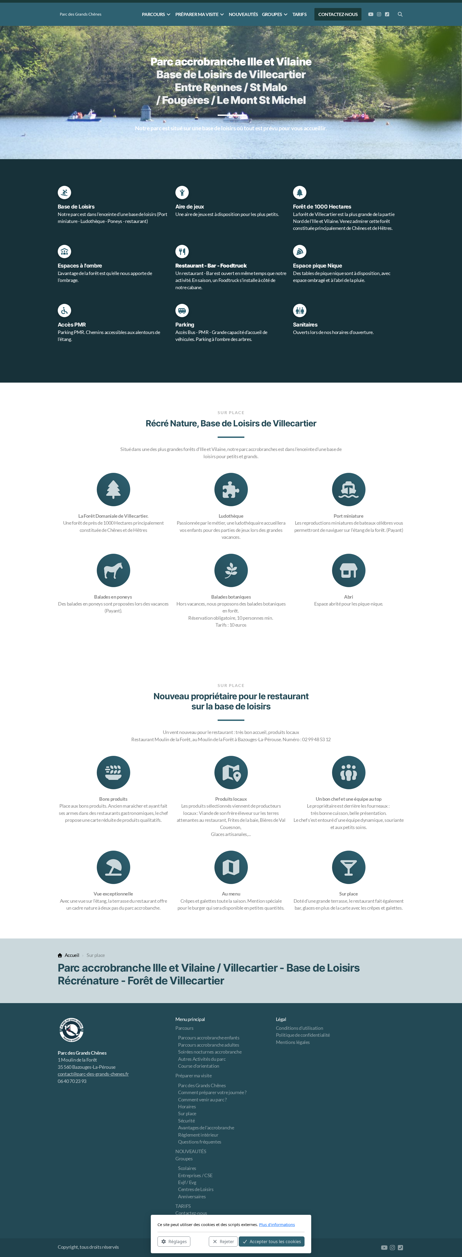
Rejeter (227, 1241)
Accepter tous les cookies (275, 1241)
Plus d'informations (277, 1224)
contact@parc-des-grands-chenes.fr (93, 1074)
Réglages (177, 1241)
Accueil (72, 955)
